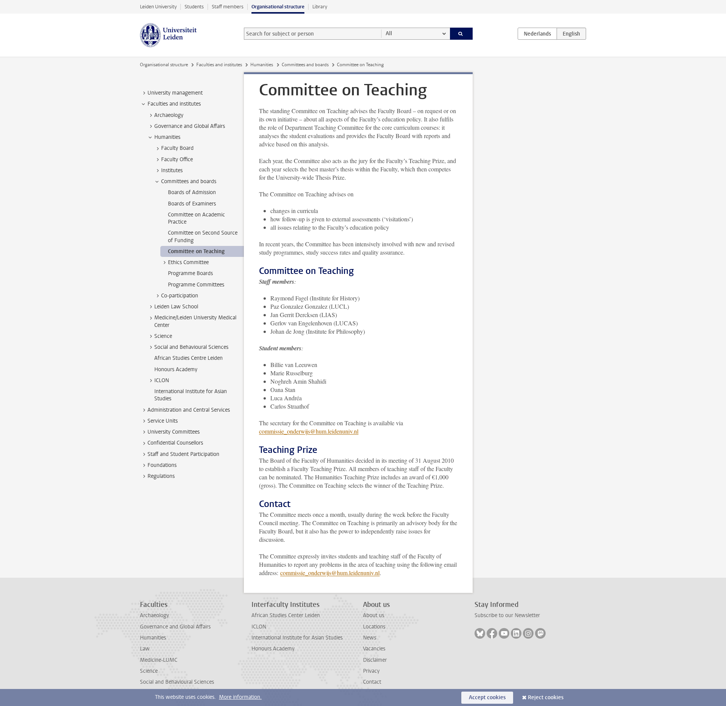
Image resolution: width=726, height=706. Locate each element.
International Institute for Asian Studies (297, 637)
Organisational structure (277, 6)
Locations (374, 626)
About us (373, 615)
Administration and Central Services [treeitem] (188, 410)
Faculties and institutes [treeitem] (174, 103)
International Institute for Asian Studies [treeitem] (190, 395)
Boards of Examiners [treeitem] (192, 203)
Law (145, 648)
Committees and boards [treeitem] (188, 181)
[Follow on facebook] (492, 633)
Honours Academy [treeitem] (175, 369)
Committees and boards (305, 65)
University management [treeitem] (175, 92)
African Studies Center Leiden (285, 615)
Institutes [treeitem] (172, 170)
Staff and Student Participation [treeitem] (183, 454)
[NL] (537, 34)
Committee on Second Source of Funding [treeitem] (202, 236)
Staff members (228, 6)
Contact (372, 682)
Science (149, 671)
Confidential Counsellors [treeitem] (175, 442)
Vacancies (374, 648)
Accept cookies (487, 697)
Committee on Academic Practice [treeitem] (196, 218)
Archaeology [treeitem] (168, 115)
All (389, 33)
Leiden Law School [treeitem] (176, 306)
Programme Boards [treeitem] (190, 273)
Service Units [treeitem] (162, 421)
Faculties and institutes (219, 65)
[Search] (461, 34)
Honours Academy (273, 648)
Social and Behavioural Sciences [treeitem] (191, 347)
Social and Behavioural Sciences (177, 682)
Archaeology (154, 615)
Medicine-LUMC (158, 660)
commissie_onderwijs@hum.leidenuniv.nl (308, 431)
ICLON (258, 626)
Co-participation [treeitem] (179, 295)
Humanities (261, 65)
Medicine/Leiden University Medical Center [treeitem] (195, 321)
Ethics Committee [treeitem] (188, 262)
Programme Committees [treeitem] (196, 284)
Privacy (371, 671)
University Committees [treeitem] (173, 431)
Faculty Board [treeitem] (177, 148)
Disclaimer (375, 660)
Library (319, 6)
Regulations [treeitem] (161, 476)
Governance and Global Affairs (175, 626)
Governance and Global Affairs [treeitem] (189, 126)
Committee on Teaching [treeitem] (196, 251)
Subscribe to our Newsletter (507, 615)
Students (194, 6)
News (369, 637)
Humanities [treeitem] (167, 137)
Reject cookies (545, 697)
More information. (240, 697)
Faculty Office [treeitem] (177, 159)
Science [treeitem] (163, 336)
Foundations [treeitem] (162, 465)
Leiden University (158, 6)
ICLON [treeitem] (161, 380)
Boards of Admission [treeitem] (192, 192)
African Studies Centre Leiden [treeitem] (188, 358)
